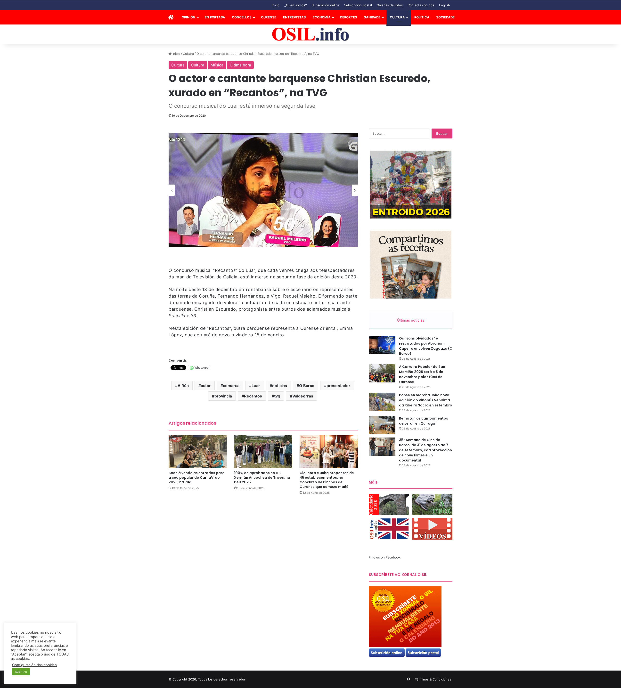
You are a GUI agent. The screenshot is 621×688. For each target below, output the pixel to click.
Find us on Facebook (384, 557)
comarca (231, 385)
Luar (256, 385)
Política (421, 17)
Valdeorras (302, 396)
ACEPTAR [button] (21, 671)
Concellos (242, 17)
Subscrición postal (358, 5)
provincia (223, 396)
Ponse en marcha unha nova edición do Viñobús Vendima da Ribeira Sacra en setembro (425, 400)
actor (206, 385)
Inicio (275, 5)
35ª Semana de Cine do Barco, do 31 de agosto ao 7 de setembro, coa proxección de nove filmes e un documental (425, 450)
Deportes (348, 17)
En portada (215, 17)
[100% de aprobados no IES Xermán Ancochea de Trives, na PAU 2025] (263, 451)
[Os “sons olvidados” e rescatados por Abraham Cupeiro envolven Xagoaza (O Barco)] (382, 345)
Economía (322, 17)
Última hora (240, 65)
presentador (338, 385)
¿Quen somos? (295, 5)
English (444, 5)
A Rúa (183, 385)
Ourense (268, 17)
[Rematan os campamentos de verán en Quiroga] (382, 425)
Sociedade (445, 17)
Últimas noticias (410, 320)
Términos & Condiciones (433, 679)
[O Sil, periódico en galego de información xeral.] (311, 34)
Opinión (188, 17)
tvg (277, 396)
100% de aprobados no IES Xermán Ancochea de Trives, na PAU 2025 (262, 477)
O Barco (306, 385)
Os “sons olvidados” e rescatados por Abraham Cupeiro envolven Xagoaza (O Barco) (425, 346)
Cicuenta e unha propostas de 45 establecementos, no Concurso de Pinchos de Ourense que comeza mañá (327, 479)
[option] (263, 190)
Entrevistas (294, 17)
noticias (279, 385)
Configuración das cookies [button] (34, 665)
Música (217, 65)
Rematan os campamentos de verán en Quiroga (423, 421)
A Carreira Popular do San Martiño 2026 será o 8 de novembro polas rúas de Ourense (422, 374)
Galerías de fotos (390, 5)
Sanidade (372, 17)
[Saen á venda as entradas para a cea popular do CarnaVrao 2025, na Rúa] (198, 451)
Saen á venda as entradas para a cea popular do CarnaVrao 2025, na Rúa (197, 477)
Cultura (397, 17)
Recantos (253, 396)
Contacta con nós (421, 5)
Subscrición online (325, 5)
